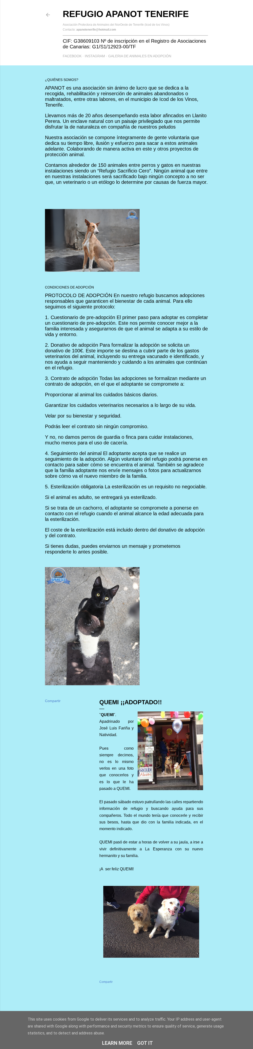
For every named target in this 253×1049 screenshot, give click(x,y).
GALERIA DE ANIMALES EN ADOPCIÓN (139, 56)
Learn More (117, 1043)
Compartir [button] (53, 701)
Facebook (72, 56)
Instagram (95, 56)
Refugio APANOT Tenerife (126, 14)
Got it (145, 1043)
